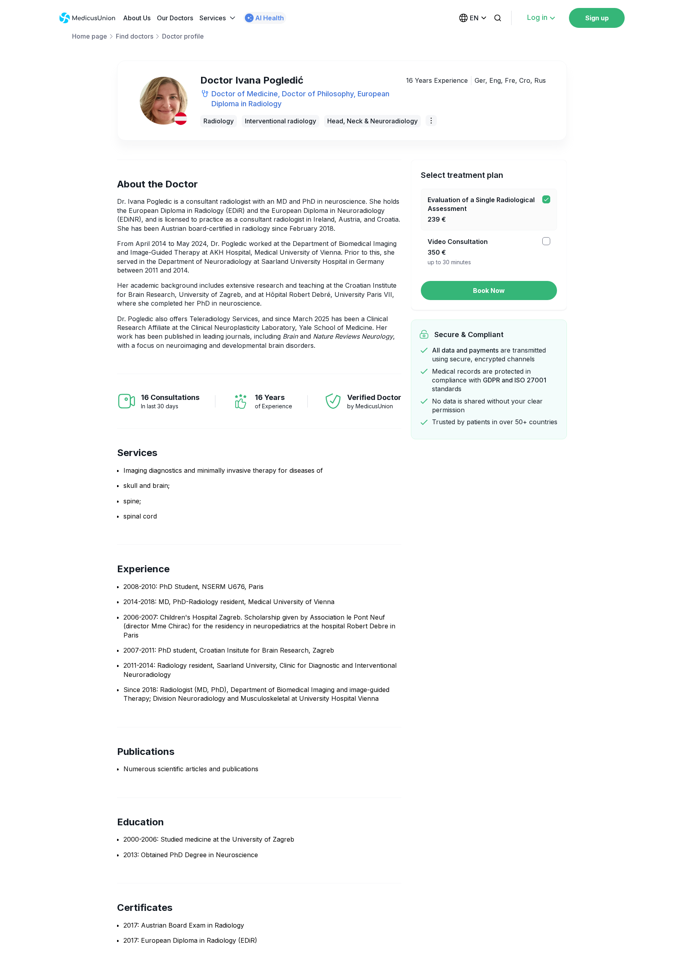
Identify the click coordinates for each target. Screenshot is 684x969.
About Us (136, 18)
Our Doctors (175, 18)
